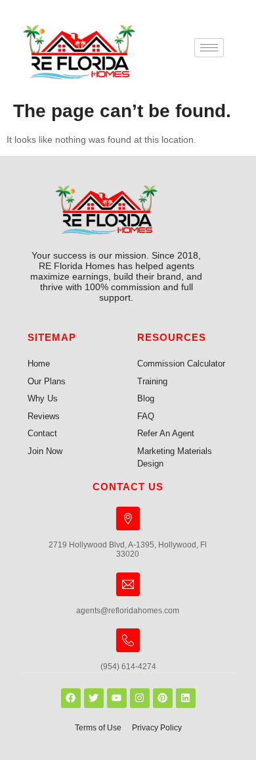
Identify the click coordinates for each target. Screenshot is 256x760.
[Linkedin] (186, 698)
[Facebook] (71, 698)
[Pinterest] (163, 698)
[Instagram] (140, 698)
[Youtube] (117, 698)
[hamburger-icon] (209, 47)
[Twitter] (94, 698)
